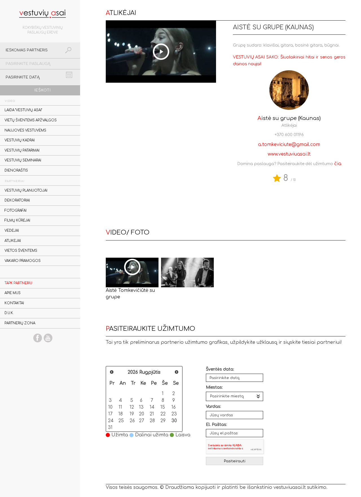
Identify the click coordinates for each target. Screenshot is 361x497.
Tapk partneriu (18, 283)
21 (152, 413)
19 (132, 413)
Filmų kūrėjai (17, 220)
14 (152, 407)
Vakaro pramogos (23, 261)
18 (120, 413)
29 (163, 420)
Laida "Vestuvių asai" (23, 110)
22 (163, 413)
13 (141, 407)
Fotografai (16, 211)
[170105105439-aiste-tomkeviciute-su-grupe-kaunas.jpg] (187, 272)
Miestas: (214, 387)
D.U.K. (9, 313)
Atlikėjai (13, 241)
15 (162, 407)
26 (132, 420)
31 (110, 427)
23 (174, 413)
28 (152, 420)
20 (141, 413)
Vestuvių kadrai (20, 140)
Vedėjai (12, 231)
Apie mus (13, 293)
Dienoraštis (16, 170)
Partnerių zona (20, 323)
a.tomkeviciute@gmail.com (289, 144)
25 (121, 420)
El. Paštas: (216, 424)
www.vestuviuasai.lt (289, 154)
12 (132, 407)
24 (110, 420)
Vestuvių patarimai (22, 150)
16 (173, 407)
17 (110, 413)
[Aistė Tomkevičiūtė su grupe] (132, 272)
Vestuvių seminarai (23, 160)
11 (120, 407)
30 (174, 420)
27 (141, 420)
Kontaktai (14, 303)
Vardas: (213, 406)
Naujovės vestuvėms (25, 130)
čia (337, 163)
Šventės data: (220, 369)
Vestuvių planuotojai (26, 190)
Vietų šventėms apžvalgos (31, 120)
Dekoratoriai (17, 200)
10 (110, 407)
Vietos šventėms (21, 251)
